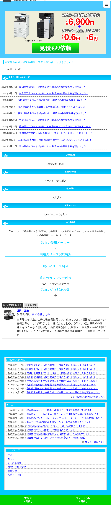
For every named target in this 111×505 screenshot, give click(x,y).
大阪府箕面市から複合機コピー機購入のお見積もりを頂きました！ (53, 120)
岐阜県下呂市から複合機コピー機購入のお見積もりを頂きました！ (53, 93)
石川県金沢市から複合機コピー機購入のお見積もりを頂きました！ (52, 106)
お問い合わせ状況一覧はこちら (89, 397)
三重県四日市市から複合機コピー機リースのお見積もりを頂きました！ (55, 140)
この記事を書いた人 (14, 305)
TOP (10, 455)
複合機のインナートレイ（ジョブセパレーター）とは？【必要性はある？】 (66, 418)
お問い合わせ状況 (17, 467)
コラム (11, 459)
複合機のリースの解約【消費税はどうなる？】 (51, 430)
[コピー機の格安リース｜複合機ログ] (25, 1)
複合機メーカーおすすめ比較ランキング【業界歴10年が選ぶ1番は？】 (63, 414)
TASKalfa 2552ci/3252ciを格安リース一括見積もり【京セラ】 (58, 426)
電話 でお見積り (28, 500)
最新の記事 (32, 305)
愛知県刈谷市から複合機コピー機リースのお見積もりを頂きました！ (55, 126)
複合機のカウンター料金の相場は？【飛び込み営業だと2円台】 (59, 410)
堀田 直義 (23, 310)
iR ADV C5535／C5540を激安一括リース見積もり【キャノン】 (59, 422)
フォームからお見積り (83, 500)
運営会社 (12, 470)
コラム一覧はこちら (95, 442)
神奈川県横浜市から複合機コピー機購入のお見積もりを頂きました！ (53, 113)
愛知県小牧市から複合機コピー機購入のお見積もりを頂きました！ (53, 146)
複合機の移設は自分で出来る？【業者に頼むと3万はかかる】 (58, 434)
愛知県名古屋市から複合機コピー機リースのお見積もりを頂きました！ (56, 133)
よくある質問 (14, 463)
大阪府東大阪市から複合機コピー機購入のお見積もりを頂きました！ (53, 100)
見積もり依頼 (14, 474)
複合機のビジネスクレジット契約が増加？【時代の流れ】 (56, 437)
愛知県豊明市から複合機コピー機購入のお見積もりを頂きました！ (53, 87)
